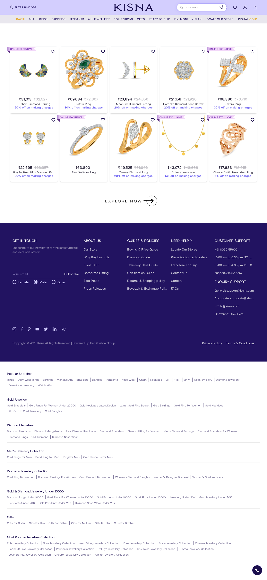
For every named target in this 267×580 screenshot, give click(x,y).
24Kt (187, 379)
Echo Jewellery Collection (23, 543)
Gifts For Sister (16, 523)
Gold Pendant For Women (95, 477)
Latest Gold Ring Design (135, 405)
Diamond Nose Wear (65, 437)
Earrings (48, 379)
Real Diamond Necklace (81, 431)
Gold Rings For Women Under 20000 (52, 405)
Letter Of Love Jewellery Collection (30, 548)
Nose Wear (128, 379)
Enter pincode (25, 7)
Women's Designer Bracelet (171, 477)
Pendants (112, 379)
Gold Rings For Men (19, 457)
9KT (168, 379)
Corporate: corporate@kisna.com (234, 298)
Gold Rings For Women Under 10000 (70, 497)
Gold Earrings (161, 405)
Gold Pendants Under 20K (55, 503)
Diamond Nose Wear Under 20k (95, 503)
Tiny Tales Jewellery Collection (156, 548)
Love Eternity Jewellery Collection (30, 554)
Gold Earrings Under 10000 (114, 497)
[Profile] (245, 7)
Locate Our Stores (184, 249)
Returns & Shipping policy (146, 280)
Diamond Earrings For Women (57, 477)
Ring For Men (71, 457)
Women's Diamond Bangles (132, 477)
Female (23, 282)
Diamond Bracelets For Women (217, 431)
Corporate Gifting (96, 273)
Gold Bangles (53, 411)
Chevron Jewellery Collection (73, 554)
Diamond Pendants (19, 431)
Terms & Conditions (240, 343)
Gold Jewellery (203, 379)
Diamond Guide (138, 257)
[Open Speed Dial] (257, 570)
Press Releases (95, 288)
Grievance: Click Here (229, 314)
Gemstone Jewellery (21, 385)
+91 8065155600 (226, 249)
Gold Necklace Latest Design (98, 405)
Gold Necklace (214, 405)
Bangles (97, 379)
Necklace (156, 379)
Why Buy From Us (96, 257)
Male (43, 282)
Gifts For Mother (81, 523)
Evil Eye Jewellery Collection (115, 548)
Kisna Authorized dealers (189, 257)
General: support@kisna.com (234, 290)
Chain (143, 379)
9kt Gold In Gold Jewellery (25, 411)
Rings (10, 379)
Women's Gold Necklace (207, 477)
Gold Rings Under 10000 (150, 497)
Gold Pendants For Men (98, 457)
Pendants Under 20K (22, 503)
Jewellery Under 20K (183, 497)
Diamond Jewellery (228, 379)
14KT (177, 379)
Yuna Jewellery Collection (139, 543)
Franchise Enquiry (184, 265)
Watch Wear (46, 385)
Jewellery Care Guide (142, 265)
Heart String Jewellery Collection (99, 543)
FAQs (175, 288)
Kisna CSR (91, 265)
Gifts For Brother (124, 523)
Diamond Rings (18, 437)
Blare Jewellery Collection (175, 543)
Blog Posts (91, 280)
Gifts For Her (102, 523)
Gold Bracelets (16, 405)
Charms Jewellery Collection (213, 543)
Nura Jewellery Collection (59, 543)
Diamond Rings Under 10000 (25, 497)
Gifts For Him (37, 523)
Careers (176, 280)
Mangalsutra (65, 379)
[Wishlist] (235, 7)
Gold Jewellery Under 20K (215, 497)
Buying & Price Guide (142, 249)
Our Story (90, 249)
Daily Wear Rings (28, 379)
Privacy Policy (212, 343)
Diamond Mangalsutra (48, 431)
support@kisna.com (228, 273)
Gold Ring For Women (187, 405)
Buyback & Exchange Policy (147, 288)
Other (61, 282)
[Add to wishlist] (53, 52)
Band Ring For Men (47, 457)
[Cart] (255, 7)
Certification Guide (140, 273)
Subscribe (71, 274)
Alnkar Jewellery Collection (112, 554)
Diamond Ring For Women (143, 431)
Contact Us (179, 273)
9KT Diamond (39, 437)
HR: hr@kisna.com (227, 306)
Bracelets (82, 379)
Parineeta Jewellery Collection (75, 548)
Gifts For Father (57, 523)
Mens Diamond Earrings (179, 431)
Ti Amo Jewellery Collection (196, 548)
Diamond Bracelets (112, 431)
